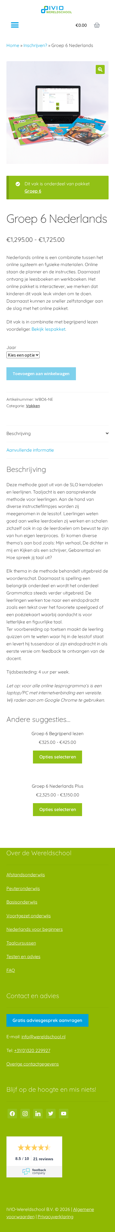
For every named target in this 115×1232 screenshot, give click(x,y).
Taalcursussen (21, 943)
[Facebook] (12, 1113)
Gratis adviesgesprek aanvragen (47, 1020)
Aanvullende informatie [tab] (30, 450)
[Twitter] (51, 1113)
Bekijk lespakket (48, 329)
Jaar (11, 347)
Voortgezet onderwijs (28, 915)
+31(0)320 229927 (32, 1050)
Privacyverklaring (55, 1216)
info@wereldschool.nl (43, 1036)
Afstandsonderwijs (25, 874)
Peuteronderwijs (23, 888)
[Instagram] (25, 1113)
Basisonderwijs (21, 902)
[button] (14, 25)
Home (12, 45)
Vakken (33, 405)
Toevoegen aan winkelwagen (41, 373)
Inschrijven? (35, 45)
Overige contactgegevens (32, 1064)
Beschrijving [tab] (18, 433)
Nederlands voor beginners (34, 929)
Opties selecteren (57, 757)
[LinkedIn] (38, 1113)
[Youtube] (63, 1113)
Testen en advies (23, 956)
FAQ (10, 970)
